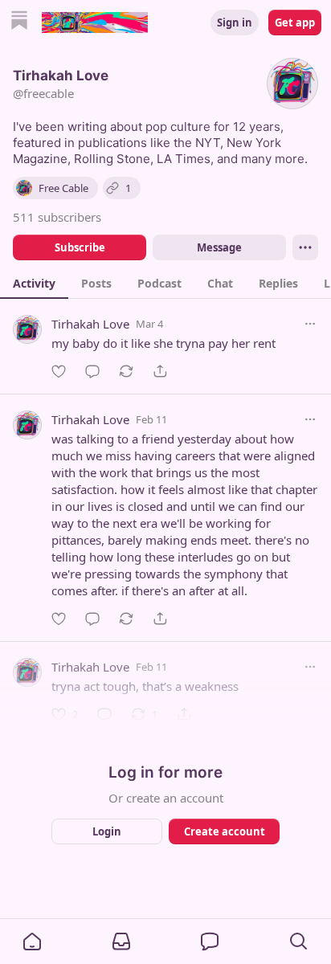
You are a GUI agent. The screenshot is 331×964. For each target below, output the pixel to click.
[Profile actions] (305, 247)
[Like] (58, 371)
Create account (224, 831)
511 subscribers (57, 217)
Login (106, 831)
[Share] (160, 371)
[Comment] (92, 371)
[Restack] (126, 371)
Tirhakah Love (90, 324)
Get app (295, 22)
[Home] (19, 22)
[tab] (34, 283)
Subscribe (80, 247)
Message (219, 247)
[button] (32, 941)
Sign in (234, 22)
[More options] (310, 324)
